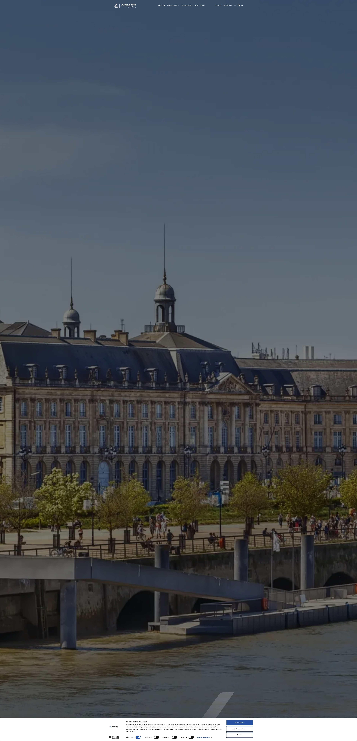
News (202, 5)
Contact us (227, 5)
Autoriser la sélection (240, 729)
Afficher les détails (203, 737)
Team (196, 5)
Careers (218, 5)
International (186, 5)
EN (242, 5)
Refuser (239, 735)
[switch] (156, 737)
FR (235, 5)
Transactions (172, 5)
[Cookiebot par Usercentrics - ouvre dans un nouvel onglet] (114, 737)
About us (161, 5)
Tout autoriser (239, 723)
